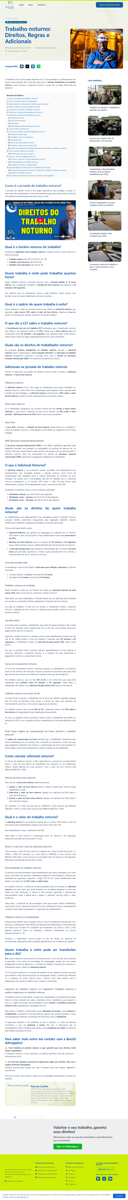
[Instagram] (104, 1179)
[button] (22, 66)
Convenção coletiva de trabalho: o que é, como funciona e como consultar (104, 267)
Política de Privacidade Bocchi (18, 1197)
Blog (31, 5)
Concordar (119, 1196)
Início (21, 5)
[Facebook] (98, 1179)
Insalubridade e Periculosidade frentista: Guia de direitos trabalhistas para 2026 (102, 171)
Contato (41, 5)
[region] (64, 1195)
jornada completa (44, 296)
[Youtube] (110, 1179)
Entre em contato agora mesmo (18, 1076)
